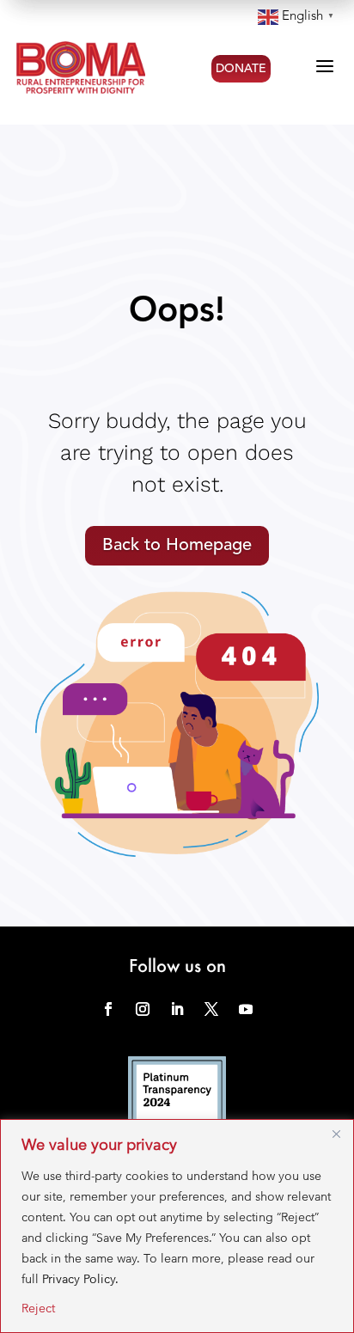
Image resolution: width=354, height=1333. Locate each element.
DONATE (241, 69)
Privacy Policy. (80, 1279)
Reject (38, 1308)
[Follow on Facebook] (108, 1009)
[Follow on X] (211, 1009)
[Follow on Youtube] (245, 1009)
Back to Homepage (177, 545)
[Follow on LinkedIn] (177, 1009)
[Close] (336, 1133)
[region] (177, 1226)
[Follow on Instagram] (142, 1009)
